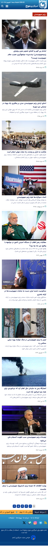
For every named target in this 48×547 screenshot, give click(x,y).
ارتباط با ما (35, 517)
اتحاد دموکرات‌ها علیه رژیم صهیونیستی (31, 197)
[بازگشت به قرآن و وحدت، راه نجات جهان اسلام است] (24, 135)
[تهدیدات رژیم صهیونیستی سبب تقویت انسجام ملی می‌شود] (24, 420)
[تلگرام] (40, 522)
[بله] (29, 523)
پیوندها (18, 517)
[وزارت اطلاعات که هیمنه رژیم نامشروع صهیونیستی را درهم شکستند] (24, 469)
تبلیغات (12, 517)
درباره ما (26, 517)
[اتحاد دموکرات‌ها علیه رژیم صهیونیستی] (24, 180)
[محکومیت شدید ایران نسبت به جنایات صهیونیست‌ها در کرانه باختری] (24, 274)
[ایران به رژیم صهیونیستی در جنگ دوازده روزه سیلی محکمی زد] (24, 323)
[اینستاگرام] (35, 522)
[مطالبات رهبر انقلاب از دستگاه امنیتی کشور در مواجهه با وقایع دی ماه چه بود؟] (24, 225)
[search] (2, 6)
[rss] (45, 522)
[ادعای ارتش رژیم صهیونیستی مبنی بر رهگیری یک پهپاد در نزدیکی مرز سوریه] (24, 86)
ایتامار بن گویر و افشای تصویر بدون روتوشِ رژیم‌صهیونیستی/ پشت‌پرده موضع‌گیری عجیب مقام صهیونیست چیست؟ (27, 54)
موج (29, 530)
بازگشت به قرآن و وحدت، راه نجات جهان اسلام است (26, 151)
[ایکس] (24, 522)
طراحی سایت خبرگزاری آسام (21, 537)
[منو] (7, 6)
